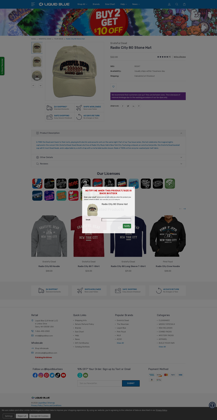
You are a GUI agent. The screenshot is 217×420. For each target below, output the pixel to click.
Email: (88, 220)
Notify (127, 226)
